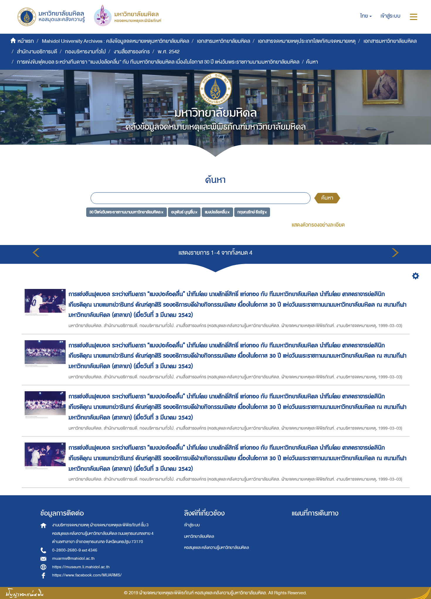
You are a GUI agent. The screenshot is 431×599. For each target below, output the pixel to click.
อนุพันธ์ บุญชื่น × (184, 211)
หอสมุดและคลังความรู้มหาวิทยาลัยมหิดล (216, 547)
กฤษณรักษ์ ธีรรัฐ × (252, 211)
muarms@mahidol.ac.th (73, 558)
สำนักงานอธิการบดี (37, 51)
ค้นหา (327, 197)
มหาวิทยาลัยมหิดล (199, 536)
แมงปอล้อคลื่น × (217, 211)
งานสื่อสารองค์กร (132, 51)
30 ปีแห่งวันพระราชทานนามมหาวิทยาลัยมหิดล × (126, 211)
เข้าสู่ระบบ (192, 525)
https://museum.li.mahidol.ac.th (81, 567)
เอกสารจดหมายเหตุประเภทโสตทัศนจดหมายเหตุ (307, 41)
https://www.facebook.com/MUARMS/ (87, 575)
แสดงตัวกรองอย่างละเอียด (318, 224)
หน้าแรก (26, 41)
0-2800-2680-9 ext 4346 (74, 550)
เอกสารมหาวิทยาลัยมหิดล (223, 41)
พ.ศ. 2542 (168, 51)
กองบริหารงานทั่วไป (85, 51)
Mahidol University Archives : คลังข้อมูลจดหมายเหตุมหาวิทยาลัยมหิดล (115, 41)
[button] (366, 16)
